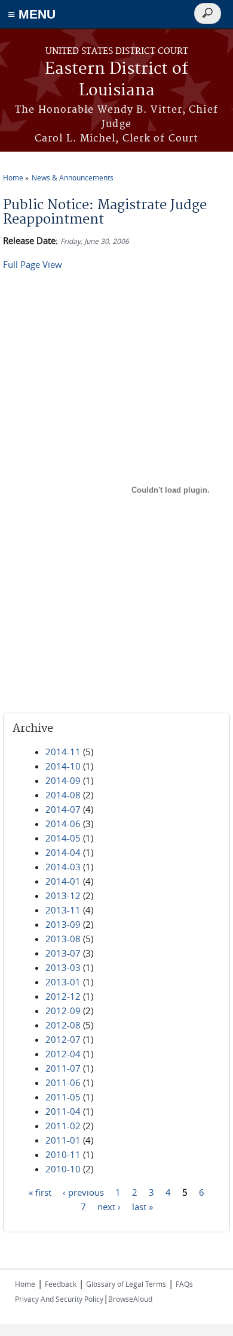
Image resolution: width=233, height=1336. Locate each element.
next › (109, 1207)
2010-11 (63, 1154)
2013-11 (63, 910)
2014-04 (63, 852)
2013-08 (63, 939)
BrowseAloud (130, 1299)
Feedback (60, 1284)
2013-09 (63, 924)
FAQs (184, 1284)
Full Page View (32, 264)
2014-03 (63, 867)
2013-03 (63, 967)
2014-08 (63, 795)
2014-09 (63, 780)
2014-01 (63, 881)
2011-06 (63, 1082)
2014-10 (63, 766)
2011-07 (63, 1068)
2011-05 (63, 1097)
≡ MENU (32, 14)
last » (142, 1207)
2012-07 (63, 1039)
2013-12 (63, 895)
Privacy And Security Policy (59, 1299)
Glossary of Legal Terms (126, 1284)
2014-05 (63, 838)
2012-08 (63, 1025)
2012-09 (63, 1011)
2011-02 (63, 1126)
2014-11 (63, 752)
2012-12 (63, 996)
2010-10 (63, 1169)
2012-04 (63, 1054)
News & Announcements (73, 177)
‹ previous (83, 1192)
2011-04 (63, 1111)
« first (40, 1192)
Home (13, 177)
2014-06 (63, 824)
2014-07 (63, 809)
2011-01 (63, 1140)
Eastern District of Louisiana (116, 80)
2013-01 (63, 982)
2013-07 (63, 953)
